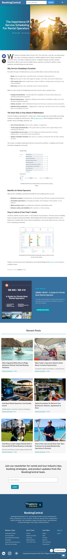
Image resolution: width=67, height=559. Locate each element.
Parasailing (8, 540)
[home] (11, 2)
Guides (44, 533)
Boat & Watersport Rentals (12, 537)
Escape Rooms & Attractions (12, 542)
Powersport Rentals (10, 533)
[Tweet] (4, 61)
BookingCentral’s (39, 118)
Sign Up (59, 530)
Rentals (20, 269)
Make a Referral (30, 540)
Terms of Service (46, 542)
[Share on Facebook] (4, 56)
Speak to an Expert (31, 535)
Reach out (53, 262)
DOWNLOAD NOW (43, 310)
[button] (62, 2)
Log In (58, 533)
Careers (28, 533)
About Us (44, 540)
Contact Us (29, 537)
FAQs (43, 535)
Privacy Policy (45, 544)
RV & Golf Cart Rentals (11, 544)
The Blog (44, 537)
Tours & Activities (9, 535)
